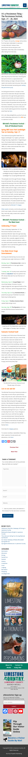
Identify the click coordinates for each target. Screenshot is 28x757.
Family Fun (4, 557)
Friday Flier (17, 668)
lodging (11, 429)
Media (9, 668)
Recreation (4, 569)
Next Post (14, 451)
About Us (9, 665)
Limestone (4, 563)
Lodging (3, 567)
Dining (3, 555)
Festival (3, 559)
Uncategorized (5, 573)
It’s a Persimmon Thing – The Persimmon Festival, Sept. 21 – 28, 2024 (12, 16)
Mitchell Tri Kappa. (16, 205)
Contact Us (19, 665)
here (11, 111)
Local (2, 565)
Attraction (4, 553)
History (3, 561)
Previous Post (14, 447)
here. (7, 425)
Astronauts (4, 551)
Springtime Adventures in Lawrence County (13, 543)
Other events (4, 209)
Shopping (4, 571)
